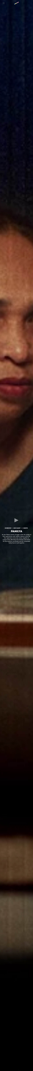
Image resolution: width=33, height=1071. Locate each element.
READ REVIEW (16, 544)
